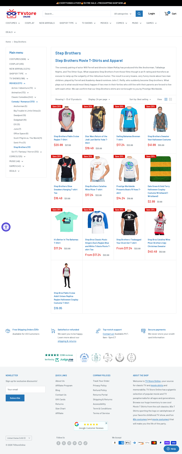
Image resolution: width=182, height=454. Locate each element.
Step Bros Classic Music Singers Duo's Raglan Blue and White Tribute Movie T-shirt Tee (97, 244)
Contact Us (60, 394)
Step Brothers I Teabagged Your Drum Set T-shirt (128, 241)
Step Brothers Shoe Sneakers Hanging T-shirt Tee (65, 189)
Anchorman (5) (20, 106)
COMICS (120, 22)
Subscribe (15, 398)
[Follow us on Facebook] (58, 443)
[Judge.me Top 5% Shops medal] (119, 357)
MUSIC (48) (14, 161)
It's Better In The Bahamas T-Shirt (66, 241)
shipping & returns (67, 341)
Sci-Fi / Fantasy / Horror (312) (25, 151)
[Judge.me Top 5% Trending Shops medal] (131, 357)
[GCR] (76, 424)
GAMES (150, 22)
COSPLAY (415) (16, 63)
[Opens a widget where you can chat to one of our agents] (171, 449)
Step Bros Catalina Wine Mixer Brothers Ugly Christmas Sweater (159, 242)
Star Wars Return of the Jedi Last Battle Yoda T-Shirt (96, 139)
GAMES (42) (15, 166)
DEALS (9, 32)
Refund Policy (100, 390)
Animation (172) (19, 92)
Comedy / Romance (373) (23, 101)
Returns (59, 404)
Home (8, 42)
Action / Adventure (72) (22, 88)
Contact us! (108, 333)
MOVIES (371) (15, 83)
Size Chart (60, 408)
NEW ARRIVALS (47, 22)
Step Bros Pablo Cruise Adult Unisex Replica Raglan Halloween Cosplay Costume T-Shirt (66, 298)
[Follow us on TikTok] (85, 443)
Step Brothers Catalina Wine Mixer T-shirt (95, 188)
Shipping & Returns (102, 399)
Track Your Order (101, 380)
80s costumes (140, 419)
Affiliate (59, 413)
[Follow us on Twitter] (64, 443)
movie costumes (160, 419)
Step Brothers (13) (22, 147)
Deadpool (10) (20, 115)
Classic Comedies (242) (22, 97)
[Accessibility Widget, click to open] (6, 227)
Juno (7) (17, 129)
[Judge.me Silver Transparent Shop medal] (107, 357)
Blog (57, 390)
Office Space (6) (21, 133)
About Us (60, 380)
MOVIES (104, 22)
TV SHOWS (87, 22)
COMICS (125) (16, 156)
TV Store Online (153, 381)
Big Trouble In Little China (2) (27, 110)
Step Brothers (20, 42)
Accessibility (99, 404)
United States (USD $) (16, 438)
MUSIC (135, 22)
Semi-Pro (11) (19, 142)
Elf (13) (17, 124)
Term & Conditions (102, 408)
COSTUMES (11, 22)
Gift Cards (60, 399)
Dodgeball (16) (20, 119)
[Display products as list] (170, 99)
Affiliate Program (63, 385)
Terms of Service (101, 413)
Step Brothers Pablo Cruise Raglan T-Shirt (66, 138)
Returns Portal (100, 394)
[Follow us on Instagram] (69, 443)
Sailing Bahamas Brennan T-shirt (128, 138)
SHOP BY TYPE (67, 22)
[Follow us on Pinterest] (75, 443)
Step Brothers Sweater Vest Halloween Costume (159, 138)
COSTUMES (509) (17, 59)
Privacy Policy (100, 385)
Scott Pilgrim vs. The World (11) (28, 138)
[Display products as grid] (166, 99)
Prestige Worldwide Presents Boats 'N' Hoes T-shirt (128, 189)
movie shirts (157, 385)
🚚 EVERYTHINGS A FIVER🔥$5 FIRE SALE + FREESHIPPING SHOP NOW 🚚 (91, 3)
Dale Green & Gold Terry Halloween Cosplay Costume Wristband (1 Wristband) (159, 191)
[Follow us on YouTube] (80, 443)
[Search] (139, 14)
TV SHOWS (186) (17, 78)
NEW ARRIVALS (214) (19, 68)
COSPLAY (29, 22)
